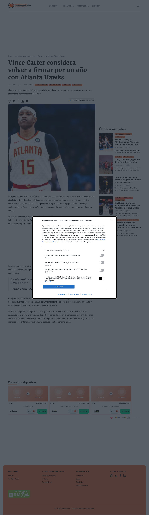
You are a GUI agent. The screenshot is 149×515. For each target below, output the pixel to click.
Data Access (74, 294)
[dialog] (74, 257)
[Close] (112, 221)
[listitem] (74, 250)
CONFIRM (59, 287)
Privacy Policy (87, 294)
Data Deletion (62, 294)
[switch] (101, 255)
